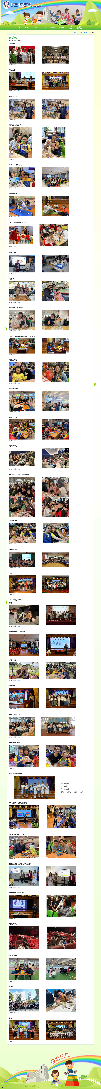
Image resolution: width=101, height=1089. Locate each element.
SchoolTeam (44, 1087)
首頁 (75, 32)
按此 (19, 64)
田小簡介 (80, 32)
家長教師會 (86, 32)
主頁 (20, 27)
